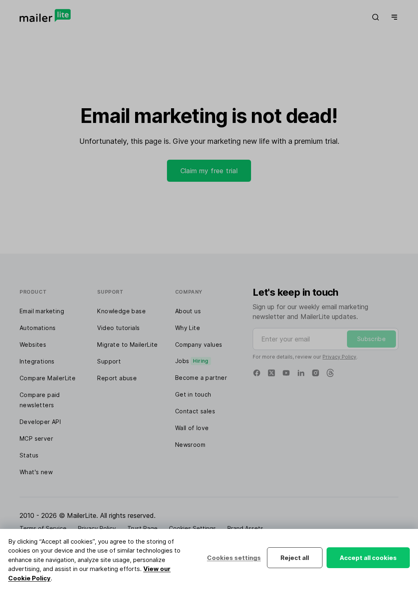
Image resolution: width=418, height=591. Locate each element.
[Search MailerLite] (375, 17)
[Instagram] (315, 373)
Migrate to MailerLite (127, 344)
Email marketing (42, 311)
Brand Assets (245, 528)
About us (188, 311)
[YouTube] (286, 373)
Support (109, 361)
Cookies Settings (192, 528)
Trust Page (142, 528)
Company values (198, 344)
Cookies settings (234, 558)
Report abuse (117, 378)
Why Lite (187, 327)
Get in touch (193, 394)
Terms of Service (43, 528)
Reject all (294, 558)
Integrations (37, 361)
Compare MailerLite (48, 378)
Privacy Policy (339, 357)
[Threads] (330, 373)
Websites (33, 344)
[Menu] (392, 17)
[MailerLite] (45, 15)
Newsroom (190, 444)
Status (29, 455)
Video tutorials (118, 327)
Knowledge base (121, 311)
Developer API (40, 421)
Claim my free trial (209, 171)
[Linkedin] (301, 373)
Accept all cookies (368, 558)
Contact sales (195, 411)
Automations (38, 327)
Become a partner (201, 377)
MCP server (36, 438)
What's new (36, 471)
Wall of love (192, 427)
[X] (271, 373)
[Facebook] (257, 373)
